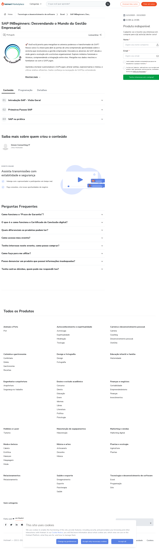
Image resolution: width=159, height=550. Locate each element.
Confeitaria (8, 358)
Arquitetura (8, 385)
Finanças (114, 393)
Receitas (7, 370)
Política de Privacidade (139, 71)
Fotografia (61, 362)
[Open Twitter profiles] (11, 524)
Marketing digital (117, 432)
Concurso (61, 385)
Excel (112, 479)
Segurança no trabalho (13, 389)
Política (60, 413)
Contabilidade (116, 385)
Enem (59, 397)
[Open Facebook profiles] (5, 524)
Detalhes (42, 90)
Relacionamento (10, 479)
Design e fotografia (66, 354)
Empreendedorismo (118, 389)
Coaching (114, 334)
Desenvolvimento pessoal (121, 338)
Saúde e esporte (65, 475)
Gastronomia (9, 366)
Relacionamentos (11, 475)
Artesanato (62, 448)
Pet (5, 330)
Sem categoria (10, 503)
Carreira (113, 330)
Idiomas (60, 401)
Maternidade (115, 358)
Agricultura (115, 448)
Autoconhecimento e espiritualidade (74, 326)
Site (112, 487)
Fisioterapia (62, 487)
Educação (61, 393)
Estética (7, 452)
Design (60, 358)
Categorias (34, 4)
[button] (50, 100)
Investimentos (116, 397)
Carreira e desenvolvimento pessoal (127, 326)
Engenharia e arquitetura (15, 381)
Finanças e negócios (119, 381)
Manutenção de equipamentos (71, 428)
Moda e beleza (10, 444)
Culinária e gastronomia (14, 354)
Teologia (61, 342)
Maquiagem (8, 460)
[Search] (108, 4)
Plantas (113, 452)
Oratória (113, 342)
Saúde (59, 491)
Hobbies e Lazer (11, 428)
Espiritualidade (63, 334)
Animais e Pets (10, 326)
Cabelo (6, 448)
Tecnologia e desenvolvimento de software (131, 475)
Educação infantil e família (122, 354)
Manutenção (62, 432)
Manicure (7, 456)
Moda (5, 464)
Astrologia (61, 330)
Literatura (61, 409)
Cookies (150, 540)
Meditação (61, 338)
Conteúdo (8, 90)
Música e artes (64, 444)
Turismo (7, 432)
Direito (60, 389)
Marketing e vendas (119, 428)
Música (60, 456)
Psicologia (61, 417)
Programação (25, 90)
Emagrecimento (63, 479)
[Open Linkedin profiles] (17, 524)
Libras (59, 405)
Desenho (61, 452)
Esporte (60, 483)
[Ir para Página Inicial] (13, 4)
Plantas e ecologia (119, 444)
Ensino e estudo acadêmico (70, 381)
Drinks (6, 362)
